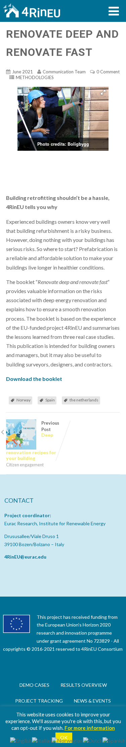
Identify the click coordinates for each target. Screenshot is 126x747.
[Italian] (42, 740)
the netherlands (84, 399)
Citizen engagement (25, 464)
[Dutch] (92, 740)
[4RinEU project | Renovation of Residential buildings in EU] (31, 18)
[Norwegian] (67, 740)
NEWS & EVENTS (92, 701)
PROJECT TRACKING (39, 701)
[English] (21, 740)
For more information (90, 728)
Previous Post (32, 440)
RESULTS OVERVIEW (83, 685)
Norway (23, 399)
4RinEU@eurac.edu (25, 557)
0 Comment (108, 71)
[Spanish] (113, 740)
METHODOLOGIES (35, 77)
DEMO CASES (34, 685)
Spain (50, 399)
